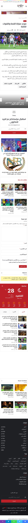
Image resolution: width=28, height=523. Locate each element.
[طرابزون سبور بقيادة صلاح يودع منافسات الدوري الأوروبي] (21, 202)
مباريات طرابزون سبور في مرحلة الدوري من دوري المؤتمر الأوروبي (14, 103)
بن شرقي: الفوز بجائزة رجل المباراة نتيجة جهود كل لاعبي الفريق (7, 394)
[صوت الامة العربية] (20, 6)
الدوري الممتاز (23, 461)
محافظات (24, 447)
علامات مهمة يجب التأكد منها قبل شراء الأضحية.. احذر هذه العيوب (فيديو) (10, 332)
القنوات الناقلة (7, 83)
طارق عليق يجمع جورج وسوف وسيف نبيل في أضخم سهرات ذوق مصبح (8, 411)
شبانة (12, 463)
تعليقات (5, 311)
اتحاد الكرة (24, 458)
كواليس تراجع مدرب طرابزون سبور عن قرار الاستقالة (21, 192)
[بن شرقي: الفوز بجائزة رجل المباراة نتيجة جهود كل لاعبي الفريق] (7, 387)
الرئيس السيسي (15, 461)
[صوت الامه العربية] (14, 12)
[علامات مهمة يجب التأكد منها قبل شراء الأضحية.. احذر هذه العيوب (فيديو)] (22, 333)
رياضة (20, 18)
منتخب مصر (5, 466)
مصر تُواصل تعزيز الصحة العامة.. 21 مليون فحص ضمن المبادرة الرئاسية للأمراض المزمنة (9, 325)
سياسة (24, 443)
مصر (10, 466)
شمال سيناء (6, 463)
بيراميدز (16, 463)
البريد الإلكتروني (23, 248)
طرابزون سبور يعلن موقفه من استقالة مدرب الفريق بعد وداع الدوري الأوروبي (7, 193)
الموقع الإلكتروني (23, 254)
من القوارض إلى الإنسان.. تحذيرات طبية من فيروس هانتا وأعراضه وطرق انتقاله (9, 339)
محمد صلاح (15, 466)
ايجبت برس (13, 512)
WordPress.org (22, 484)
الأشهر (23, 311)
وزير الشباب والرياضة (15, 468)
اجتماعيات (24, 429)
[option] (14, 100)
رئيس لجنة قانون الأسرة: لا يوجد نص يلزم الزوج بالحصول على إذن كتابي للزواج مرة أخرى (9, 318)
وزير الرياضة (23, 468)
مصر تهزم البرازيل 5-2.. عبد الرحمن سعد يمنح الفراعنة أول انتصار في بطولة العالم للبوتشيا (7, 209)
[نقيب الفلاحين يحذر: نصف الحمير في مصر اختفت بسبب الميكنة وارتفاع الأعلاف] (22, 347)
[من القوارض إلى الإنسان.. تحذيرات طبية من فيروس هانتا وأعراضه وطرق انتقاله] (22, 340)
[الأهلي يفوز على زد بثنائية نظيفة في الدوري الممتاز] (21, 404)
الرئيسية (24, 18)
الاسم (25, 243)
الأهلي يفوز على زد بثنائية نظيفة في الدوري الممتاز (21, 410)
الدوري (10, 458)
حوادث (24, 438)
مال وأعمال (23, 445)
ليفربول (20, 466)
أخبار (25, 427)
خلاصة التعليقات (22, 481)
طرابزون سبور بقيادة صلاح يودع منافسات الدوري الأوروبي (21, 208)
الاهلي (14, 458)
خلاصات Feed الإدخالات (21, 479)
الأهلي (23, 83)
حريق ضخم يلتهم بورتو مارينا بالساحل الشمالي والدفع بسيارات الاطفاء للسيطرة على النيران (21, 395)
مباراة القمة (22, 87)
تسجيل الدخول (23, 477)
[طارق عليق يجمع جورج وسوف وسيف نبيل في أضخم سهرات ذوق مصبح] (7, 404)
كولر (25, 466)
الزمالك (16, 83)
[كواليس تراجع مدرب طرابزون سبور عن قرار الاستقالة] (21, 187)
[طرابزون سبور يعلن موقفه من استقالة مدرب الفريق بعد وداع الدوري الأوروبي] (7, 187)
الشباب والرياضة (23, 463)
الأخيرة (14, 311)
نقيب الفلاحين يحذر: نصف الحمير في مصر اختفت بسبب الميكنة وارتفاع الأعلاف (9, 346)
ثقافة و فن (23, 436)
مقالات (24, 450)
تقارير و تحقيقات (22, 433)
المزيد (24, 431)
